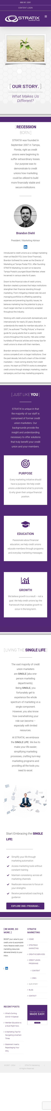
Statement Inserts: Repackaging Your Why (12, 1047)
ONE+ (34, 978)
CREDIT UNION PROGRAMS (34, 961)
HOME (31, 939)
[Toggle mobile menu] (46, 16)
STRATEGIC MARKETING (34, 946)
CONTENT (36, 971)
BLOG (31, 990)
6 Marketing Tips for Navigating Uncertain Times (13, 1035)
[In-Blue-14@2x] (25, 246)
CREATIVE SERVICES (37, 954)
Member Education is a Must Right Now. (13, 1024)
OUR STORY (33, 984)
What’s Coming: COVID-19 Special (11, 1015)
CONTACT (32, 996)
